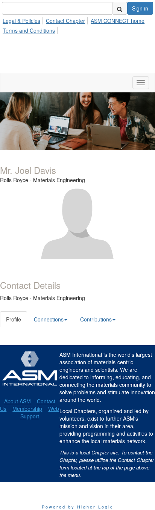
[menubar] (77, 24)
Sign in (140, 8)
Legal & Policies (21, 20)
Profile (13, 319)
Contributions (96, 319)
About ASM (17, 401)
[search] (119, 8)
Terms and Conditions (29, 30)
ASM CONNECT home (117, 20)
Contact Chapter (65, 20)
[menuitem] (23, 19)
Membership (27, 408)
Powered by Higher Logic (78, 507)
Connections (49, 319)
